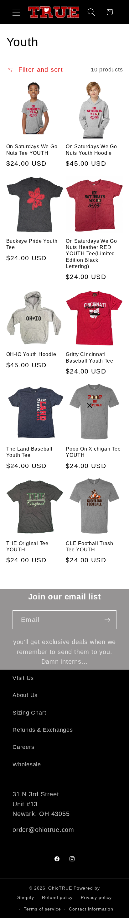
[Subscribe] (107, 619)
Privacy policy (96, 897)
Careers (23, 747)
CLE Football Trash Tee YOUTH (89, 546)
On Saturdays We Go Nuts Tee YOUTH (32, 149)
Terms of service (42, 908)
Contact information (91, 908)
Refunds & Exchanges (43, 730)
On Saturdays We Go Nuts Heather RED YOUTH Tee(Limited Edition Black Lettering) (91, 253)
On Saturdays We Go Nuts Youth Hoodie (91, 149)
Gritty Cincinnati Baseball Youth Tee (89, 357)
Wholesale (27, 764)
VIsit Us (23, 678)
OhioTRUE (60, 888)
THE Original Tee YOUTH (27, 546)
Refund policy (57, 897)
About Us (25, 695)
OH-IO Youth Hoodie (31, 354)
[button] (16, 12)
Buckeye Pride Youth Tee (32, 244)
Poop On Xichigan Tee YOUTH (93, 452)
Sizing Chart (29, 713)
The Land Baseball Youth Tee (29, 452)
